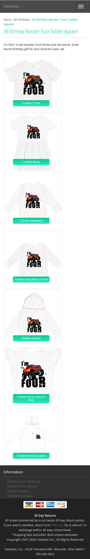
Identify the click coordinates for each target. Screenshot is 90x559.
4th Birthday (21, 20)
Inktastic (11, 6)
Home (7, 20)
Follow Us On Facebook (24, 482)
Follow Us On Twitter (22, 486)
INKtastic (57, 525)
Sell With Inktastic (20, 496)
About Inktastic (18, 491)
